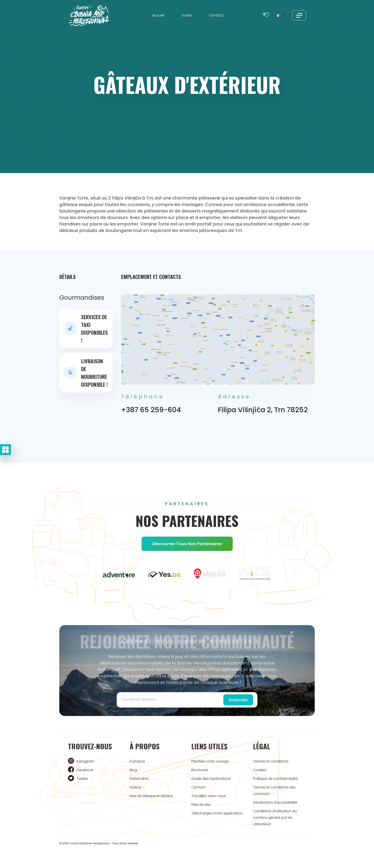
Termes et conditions (271, 761)
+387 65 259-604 (151, 410)
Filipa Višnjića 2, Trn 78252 (263, 410)
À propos (137, 761)
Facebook (85, 769)
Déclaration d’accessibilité (275, 802)
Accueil (158, 15)
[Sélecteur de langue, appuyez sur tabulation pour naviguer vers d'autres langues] (281, 15)
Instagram (85, 761)
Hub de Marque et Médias (151, 795)
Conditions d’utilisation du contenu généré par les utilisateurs (275, 818)
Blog (133, 769)
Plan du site (201, 804)
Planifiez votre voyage (210, 761)
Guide (187, 15)
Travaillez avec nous (208, 795)
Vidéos (135, 787)
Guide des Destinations (211, 778)
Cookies (259, 769)
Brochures (199, 769)
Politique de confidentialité (275, 778)
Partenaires (139, 778)
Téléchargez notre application (217, 813)
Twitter (82, 778)
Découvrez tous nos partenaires (187, 544)
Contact (216, 15)
